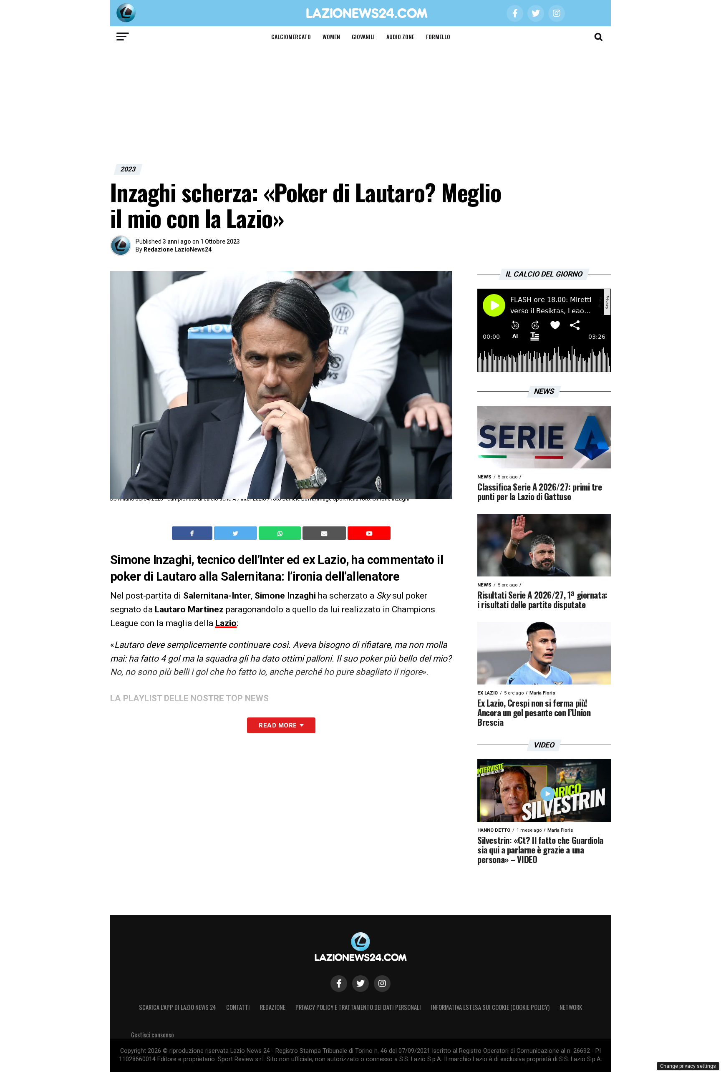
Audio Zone (400, 36)
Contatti (238, 1007)
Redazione (272, 1007)
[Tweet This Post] (236, 533)
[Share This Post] (281, 533)
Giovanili (363, 36)
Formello (438, 36)
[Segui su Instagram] (382, 983)
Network (571, 1007)
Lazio (226, 623)
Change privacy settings (688, 1066)
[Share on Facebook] (193, 533)
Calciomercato (291, 36)
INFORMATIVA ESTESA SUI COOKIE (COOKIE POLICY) (490, 1007)
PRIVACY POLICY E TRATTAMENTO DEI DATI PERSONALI (358, 1007)
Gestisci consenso (152, 1034)
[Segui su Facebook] (338, 983)
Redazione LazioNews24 (178, 249)
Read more (278, 725)
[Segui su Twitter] (360, 983)
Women (331, 36)
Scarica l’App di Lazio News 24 (177, 1007)
